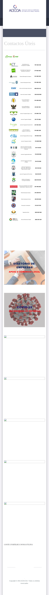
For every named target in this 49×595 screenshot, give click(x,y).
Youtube (23, 21)
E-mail (29, 21)
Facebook (17, 21)
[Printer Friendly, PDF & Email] (11, 58)
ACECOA (24, 581)
